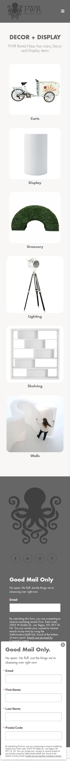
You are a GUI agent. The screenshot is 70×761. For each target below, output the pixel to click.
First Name (13, 689)
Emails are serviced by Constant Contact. (44, 756)
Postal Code (14, 727)
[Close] (63, 645)
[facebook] (15, 558)
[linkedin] (27, 558)
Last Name (13, 708)
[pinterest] (52, 558)
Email (13, 599)
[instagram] (39, 558)
